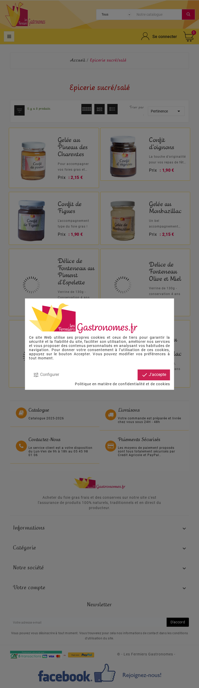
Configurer (46, 375)
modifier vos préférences (142, 354)
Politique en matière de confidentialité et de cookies (122, 384)
